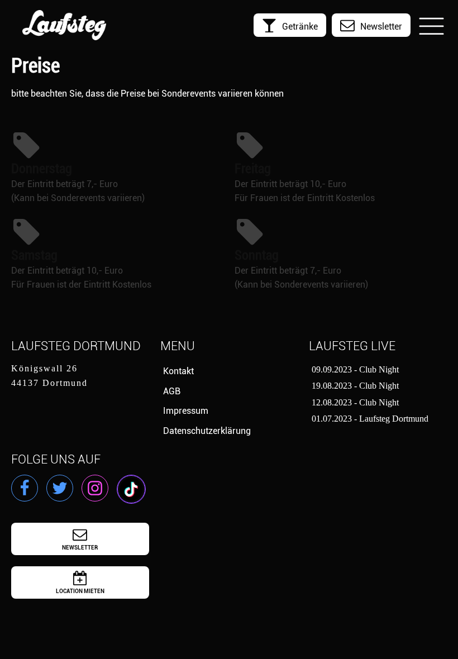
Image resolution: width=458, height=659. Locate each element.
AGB (171, 391)
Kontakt (178, 371)
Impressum (185, 410)
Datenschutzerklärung (207, 431)
